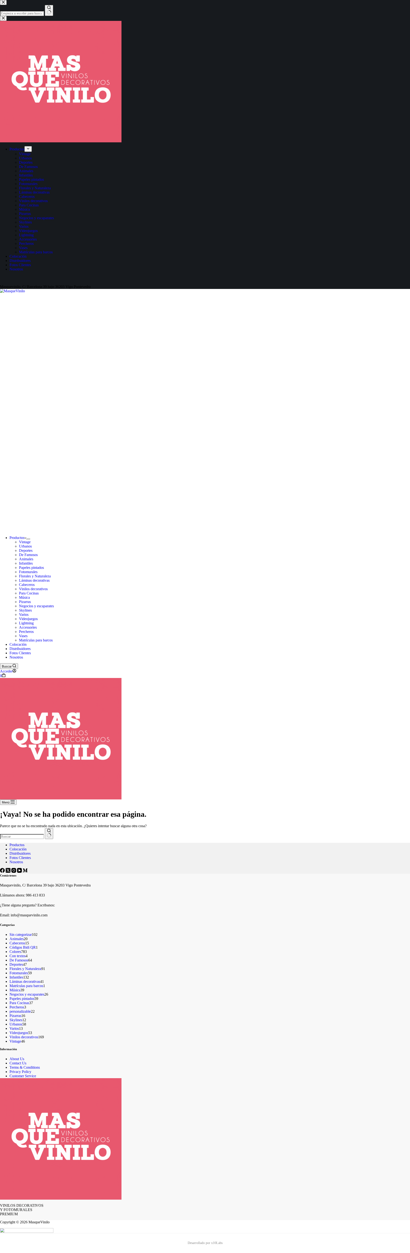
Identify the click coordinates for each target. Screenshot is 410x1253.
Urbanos (25, 546)
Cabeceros (27, 585)
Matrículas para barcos (36, 640)
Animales (26, 559)
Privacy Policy (20, 1072)
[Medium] (25, 871)
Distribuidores (20, 649)
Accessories (28, 627)
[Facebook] (3, 871)
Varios (23, 615)
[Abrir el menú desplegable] (28, 539)
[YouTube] (20, 871)
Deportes (26, 550)
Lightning (26, 623)
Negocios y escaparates (36, 606)
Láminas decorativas (34, 580)
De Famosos (28, 555)
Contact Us (17, 1063)
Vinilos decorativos (33, 589)
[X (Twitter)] (8, 871)
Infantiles (26, 563)
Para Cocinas (29, 593)
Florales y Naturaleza (35, 576)
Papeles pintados (31, 568)
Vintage (25, 542)
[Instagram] (14, 871)
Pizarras (25, 602)
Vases (23, 636)
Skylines (25, 610)
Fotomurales (28, 572)
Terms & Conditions (24, 1067)
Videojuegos (28, 619)
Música (24, 597)
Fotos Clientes (20, 653)
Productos (16, 538)
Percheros (26, 632)
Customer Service (22, 1076)
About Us (16, 1059)
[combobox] (22, 836)
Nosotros (16, 657)
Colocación (18, 644)
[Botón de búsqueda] (49, 833)
